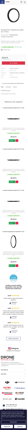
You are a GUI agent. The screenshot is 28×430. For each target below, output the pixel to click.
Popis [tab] (2, 86)
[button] (13, 140)
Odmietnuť (7, 426)
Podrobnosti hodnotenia (7, 36)
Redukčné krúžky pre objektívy (17, 72)
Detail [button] (11, 140)
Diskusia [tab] (15, 86)
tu (1, 418)
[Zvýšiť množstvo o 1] (24, 58)
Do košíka (14, 63)
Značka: (14, 68)
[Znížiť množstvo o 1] (24, 60)
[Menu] (2, 2)
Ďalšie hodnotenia (13, 338)
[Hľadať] (21, 2)
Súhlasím (19, 426)
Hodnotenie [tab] (8, 86)
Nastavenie (13, 422)
